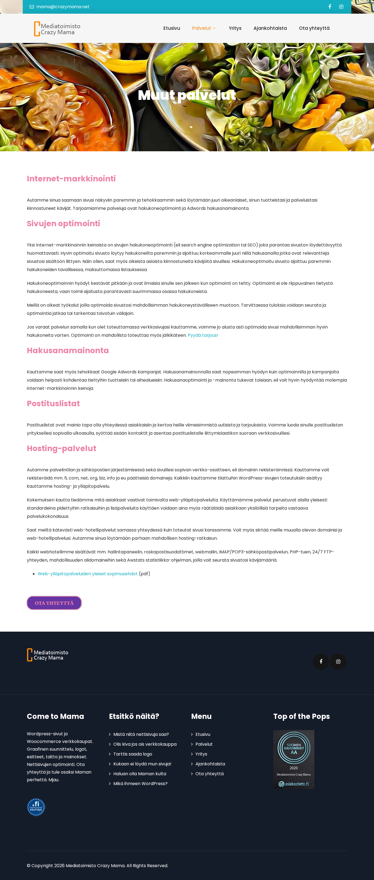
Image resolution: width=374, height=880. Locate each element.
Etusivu (171, 28)
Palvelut (201, 28)
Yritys (235, 28)
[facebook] (329, 7)
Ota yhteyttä (314, 28)
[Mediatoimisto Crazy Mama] (56, 29)
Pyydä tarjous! (203, 335)
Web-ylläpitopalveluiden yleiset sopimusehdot (88, 574)
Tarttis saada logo (132, 754)
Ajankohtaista (270, 28)
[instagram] (341, 7)
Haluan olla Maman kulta (139, 774)
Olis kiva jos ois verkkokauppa (145, 744)
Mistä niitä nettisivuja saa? (141, 734)
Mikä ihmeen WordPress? (140, 783)
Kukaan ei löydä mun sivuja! (142, 764)
